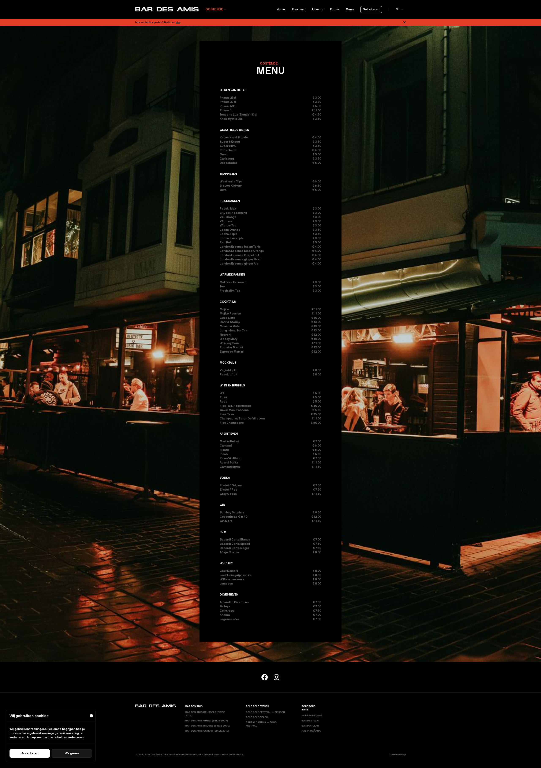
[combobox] (216, 9)
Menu (350, 9)
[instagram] (276, 677)
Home (281, 9)
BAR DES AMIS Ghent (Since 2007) (206, 720)
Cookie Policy (397, 754)
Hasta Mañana (311, 730)
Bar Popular (310, 725)
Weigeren (72, 753)
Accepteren (29, 753)
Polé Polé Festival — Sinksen (265, 712)
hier (178, 22)
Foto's (334, 9)
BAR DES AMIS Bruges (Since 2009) (207, 725)
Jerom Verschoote (231, 754)
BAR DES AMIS (310, 720)
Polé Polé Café (312, 715)
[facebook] (264, 677)
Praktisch (298, 9)
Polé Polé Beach (257, 717)
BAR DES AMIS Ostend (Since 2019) (207, 730)
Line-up (317, 9)
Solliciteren (371, 9)
